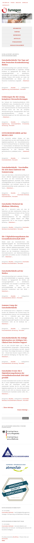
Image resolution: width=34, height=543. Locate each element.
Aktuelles (17, 38)
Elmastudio (5, 538)
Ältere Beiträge (7, 407)
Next (28, 18)
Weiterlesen (7, 117)
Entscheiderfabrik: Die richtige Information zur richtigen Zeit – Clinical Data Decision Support (15, 340)
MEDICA (14, 297)
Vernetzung (5, 125)
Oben (3, 540)
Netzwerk (19, 400)
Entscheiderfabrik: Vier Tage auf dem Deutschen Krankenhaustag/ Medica (15, 62)
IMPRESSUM (25, 2)
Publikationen (17, 42)
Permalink (23, 89)
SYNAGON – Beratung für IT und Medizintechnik (15, 16)
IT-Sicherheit (25, 123)
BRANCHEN (18, 2)
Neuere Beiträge (23, 410)
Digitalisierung (5, 89)
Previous (5, 18)
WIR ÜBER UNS (5, 2)
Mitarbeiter (17, 28)
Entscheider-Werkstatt (23, 194)
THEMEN (13, 2)
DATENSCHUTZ (5, 5)
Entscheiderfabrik (14, 89)
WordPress (15, 537)
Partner (17, 31)
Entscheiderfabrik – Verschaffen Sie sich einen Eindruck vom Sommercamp (15, 169)
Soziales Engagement (17, 45)
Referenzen (17, 35)
